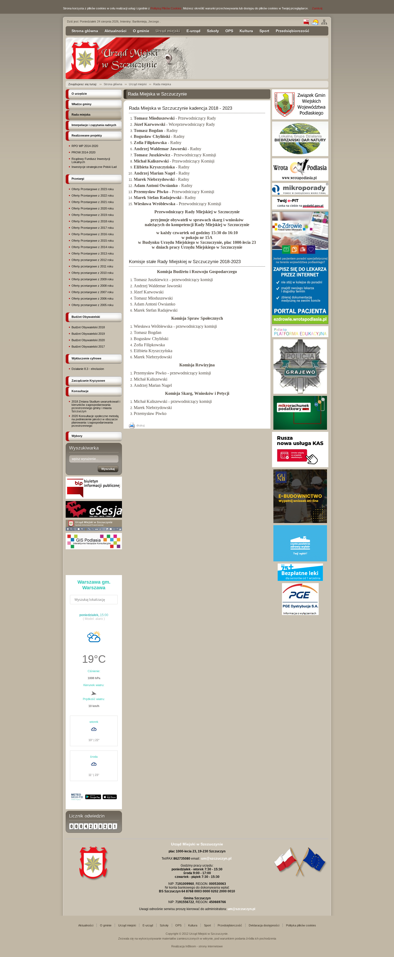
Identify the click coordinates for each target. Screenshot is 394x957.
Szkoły (213, 31)
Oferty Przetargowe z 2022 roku (93, 195)
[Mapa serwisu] (324, 23)
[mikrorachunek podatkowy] (300, 428)
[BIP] (306, 23)
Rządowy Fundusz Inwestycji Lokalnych (91, 160)
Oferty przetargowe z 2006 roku (92, 298)
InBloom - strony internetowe (204, 946)
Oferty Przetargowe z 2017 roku (93, 227)
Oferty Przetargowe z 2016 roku (93, 234)
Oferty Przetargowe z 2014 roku (93, 247)
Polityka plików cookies (301, 925)
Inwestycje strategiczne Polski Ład (94, 166)
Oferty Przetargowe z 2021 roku (93, 202)
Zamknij (317, 8)
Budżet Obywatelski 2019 (88, 333)
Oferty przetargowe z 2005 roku (92, 305)
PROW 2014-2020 (83, 152)
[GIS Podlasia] (94, 548)
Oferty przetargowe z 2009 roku (92, 279)
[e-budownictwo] (300, 522)
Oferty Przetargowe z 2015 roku (93, 240)
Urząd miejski (168, 31)
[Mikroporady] (300, 193)
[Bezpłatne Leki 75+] (300, 579)
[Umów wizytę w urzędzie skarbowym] (300, 466)
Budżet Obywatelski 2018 (88, 327)
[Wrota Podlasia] (300, 179)
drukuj (140, 425)
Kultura (246, 31)
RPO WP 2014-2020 (85, 146)
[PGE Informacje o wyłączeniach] (300, 614)
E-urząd (193, 31)
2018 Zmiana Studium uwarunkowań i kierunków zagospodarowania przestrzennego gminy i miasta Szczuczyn (96, 406)
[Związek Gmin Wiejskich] (300, 118)
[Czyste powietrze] (300, 560)
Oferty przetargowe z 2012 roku (92, 260)
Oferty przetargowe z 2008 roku (92, 285)
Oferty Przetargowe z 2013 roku (93, 253)
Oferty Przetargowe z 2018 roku (93, 221)
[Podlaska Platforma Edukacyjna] (300, 336)
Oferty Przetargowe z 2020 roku (93, 208)
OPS (229, 31)
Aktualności (116, 31)
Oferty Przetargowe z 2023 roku (93, 189)
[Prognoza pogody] (315, 23)
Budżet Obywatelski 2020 (88, 340)
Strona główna (85, 31)
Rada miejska (162, 84)
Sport (264, 31)
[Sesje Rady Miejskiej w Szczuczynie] (94, 516)
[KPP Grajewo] (300, 392)
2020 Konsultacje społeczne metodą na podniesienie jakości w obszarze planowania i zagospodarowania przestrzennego (95, 420)
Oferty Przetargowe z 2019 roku (93, 214)
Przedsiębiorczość (292, 31)
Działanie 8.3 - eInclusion (88, 368)
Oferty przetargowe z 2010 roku (92, 272)
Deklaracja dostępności (264, 925)
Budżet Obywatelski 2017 (88, 346)
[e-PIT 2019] (300, 208)
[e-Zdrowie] (300, 323)
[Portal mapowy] (94, 529)
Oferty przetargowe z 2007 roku (92, 292)
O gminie (141, 31)
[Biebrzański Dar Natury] (300, 155)
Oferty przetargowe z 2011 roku (92, 266)
